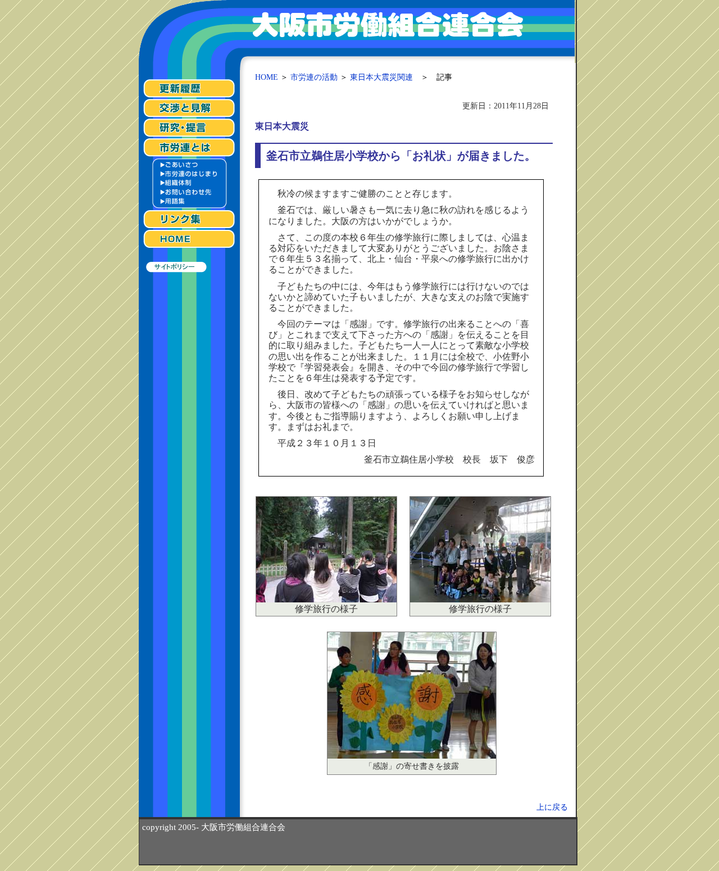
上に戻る (552, 806)
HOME (266, 76)
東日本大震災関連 (381, 76)
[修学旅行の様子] (326, 599)
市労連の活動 (314, 76)
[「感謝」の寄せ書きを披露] (411, 755)
